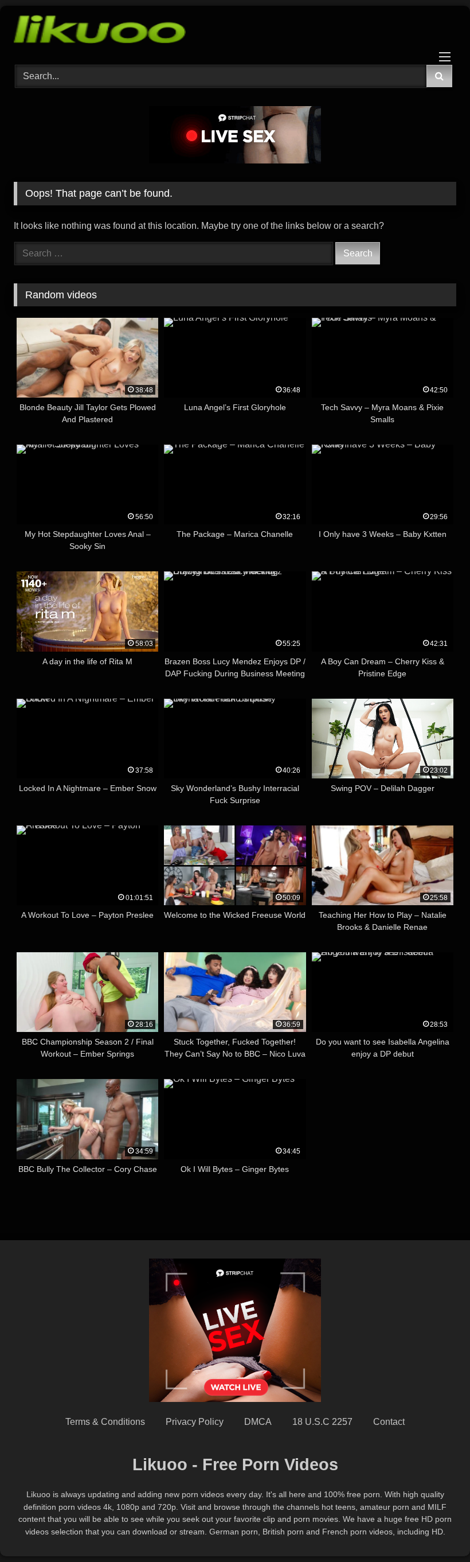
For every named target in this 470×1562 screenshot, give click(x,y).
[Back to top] (434, 1528)
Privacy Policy (195, 1422)
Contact (389, 1422)
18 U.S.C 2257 (322, 1422)
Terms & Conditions (105, 1422)
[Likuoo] (235, 31)
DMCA (258, 1422)
